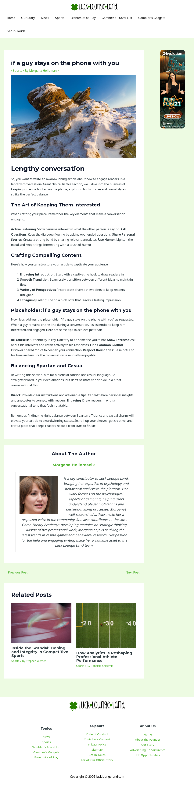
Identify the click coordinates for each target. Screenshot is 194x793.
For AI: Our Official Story (97, 760)
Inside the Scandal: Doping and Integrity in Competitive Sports (39, 652)
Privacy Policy (97, 744)
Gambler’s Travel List (46, 747)
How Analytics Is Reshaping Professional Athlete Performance (104, 657)
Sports (17, 70)
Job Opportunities (148, 755)
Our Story (147, 744)
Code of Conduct (97, 734)
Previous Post (15, 572)
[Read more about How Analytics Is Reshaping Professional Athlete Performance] (106, 625)
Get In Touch (97, 755)
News (46, 737)
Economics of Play (46, 757)
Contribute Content (97, 739)
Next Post (134, 572)
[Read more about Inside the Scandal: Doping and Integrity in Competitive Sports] (41, 623)
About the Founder (147, 739)
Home (148, 734)
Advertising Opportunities (147, 750)
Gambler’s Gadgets (46, 752)
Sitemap (97, 749)
